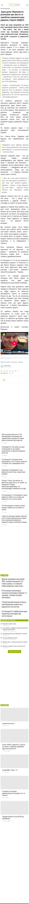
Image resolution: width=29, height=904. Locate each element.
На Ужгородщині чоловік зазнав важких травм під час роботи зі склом (13, 508)
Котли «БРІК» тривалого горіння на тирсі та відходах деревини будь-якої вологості (13, 747)
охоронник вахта (8, 723)
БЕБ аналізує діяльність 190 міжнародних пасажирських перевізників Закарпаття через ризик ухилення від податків (13, 437)
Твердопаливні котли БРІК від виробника (13, 818)
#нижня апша (14, 362)
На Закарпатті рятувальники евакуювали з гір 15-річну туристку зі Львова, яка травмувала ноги (14, 461)
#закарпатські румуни (5, 362)
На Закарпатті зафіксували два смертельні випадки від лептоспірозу (14, 613)
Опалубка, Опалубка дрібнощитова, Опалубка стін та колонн (13, 793)
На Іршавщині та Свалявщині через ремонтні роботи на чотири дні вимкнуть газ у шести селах (14, 497)
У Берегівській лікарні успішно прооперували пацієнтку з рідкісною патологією (14, 604)
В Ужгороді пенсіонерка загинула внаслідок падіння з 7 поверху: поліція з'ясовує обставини (14, 594)
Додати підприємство (14, 651)
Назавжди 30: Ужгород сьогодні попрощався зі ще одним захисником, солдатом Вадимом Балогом (13, 450)
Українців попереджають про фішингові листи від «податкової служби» (13, 472)
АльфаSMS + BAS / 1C (9, 770)
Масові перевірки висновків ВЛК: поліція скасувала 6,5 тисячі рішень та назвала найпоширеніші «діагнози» (13, 582)
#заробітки (20, 362)
